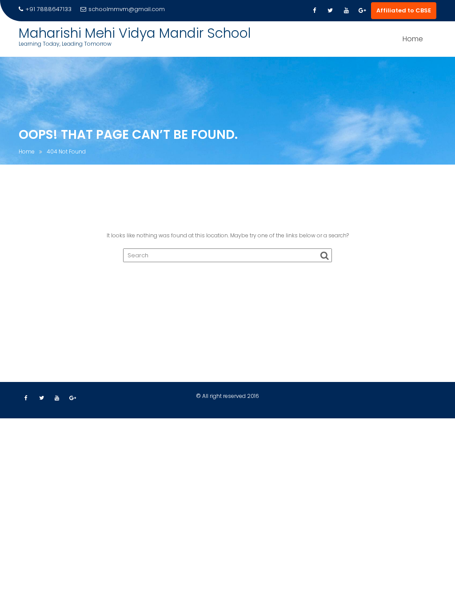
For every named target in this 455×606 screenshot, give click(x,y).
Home (413, 39)
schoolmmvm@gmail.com (126, 9)
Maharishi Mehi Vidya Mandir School (135, 33)
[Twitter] (330, 11)
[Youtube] (346, 11)
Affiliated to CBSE (403, 10)
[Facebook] (314, 11)
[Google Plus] (362, 11)
